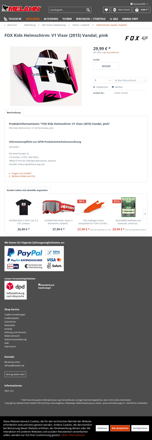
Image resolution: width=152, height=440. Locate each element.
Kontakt (8, 328)
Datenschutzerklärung (15, 339)
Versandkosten (68, 400)
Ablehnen (102, 428)
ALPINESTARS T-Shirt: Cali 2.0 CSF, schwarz (23, 222)
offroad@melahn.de (14, 365)
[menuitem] (70, 10)
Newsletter (9, 325)
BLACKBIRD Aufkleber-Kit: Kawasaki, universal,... (128, 222)
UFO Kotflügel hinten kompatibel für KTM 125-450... (94, 222)
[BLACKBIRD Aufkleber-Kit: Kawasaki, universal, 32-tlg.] (129, 207)
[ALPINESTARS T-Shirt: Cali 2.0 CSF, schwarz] (24, 207)
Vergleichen (102, 87)
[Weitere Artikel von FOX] (136, 38)
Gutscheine (10, 321)
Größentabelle (11, 318)
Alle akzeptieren (120, 428)
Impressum (10, 346)
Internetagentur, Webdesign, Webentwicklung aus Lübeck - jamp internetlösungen (86, 403)
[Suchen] (88, 10)
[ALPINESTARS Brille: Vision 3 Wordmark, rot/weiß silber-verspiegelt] (59, 207)
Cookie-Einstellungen (14, 314)
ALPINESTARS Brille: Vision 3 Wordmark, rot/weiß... (58, 222)
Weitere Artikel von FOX (23, 176)
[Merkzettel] (106, 10)
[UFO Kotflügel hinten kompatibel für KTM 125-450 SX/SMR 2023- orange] (93, 207)
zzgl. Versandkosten (110, 52)
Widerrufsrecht (12, 335)
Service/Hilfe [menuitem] (139, 4)
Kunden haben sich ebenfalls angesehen (27, 190)
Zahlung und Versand (15, 332)
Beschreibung (14, 112)
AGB (6, 343)
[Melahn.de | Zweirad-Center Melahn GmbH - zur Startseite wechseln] (21, 10)
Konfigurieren (140, 428)
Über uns (9, 390)
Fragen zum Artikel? (21, 173)
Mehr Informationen (73, 435)
